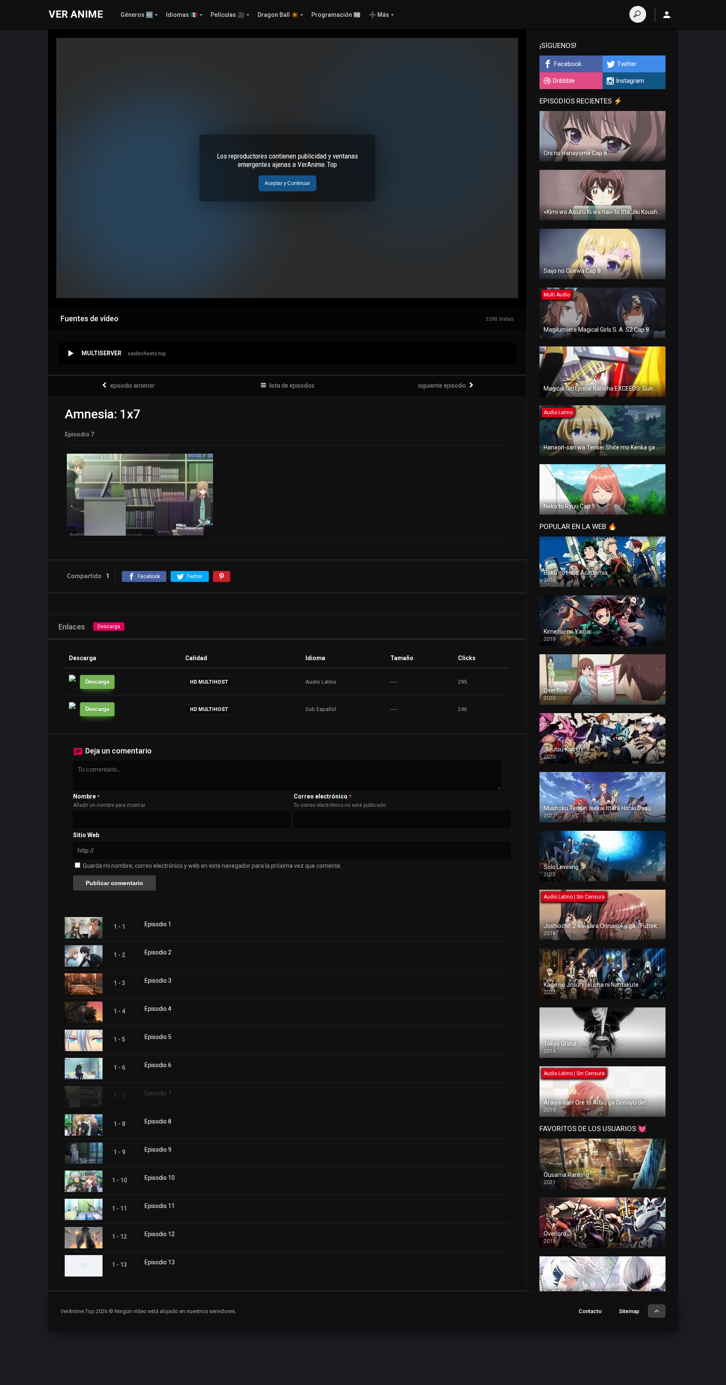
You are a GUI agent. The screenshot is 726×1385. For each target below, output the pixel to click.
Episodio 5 (158, 1036)
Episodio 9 (158, 1149)
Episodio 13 (160, 1262)
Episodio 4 (158, 1008)
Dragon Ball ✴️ (278, 14)
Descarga (108, 626)
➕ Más (379, 14)
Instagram (630, 81)
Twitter (627, 64)
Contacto (590, 1311)
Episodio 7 (158, 1093)
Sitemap (629, 1311)
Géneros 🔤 (137, 14)
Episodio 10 (160, 1177)
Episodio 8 (158, 1121)
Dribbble (564, 81)
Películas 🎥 (227, 14)
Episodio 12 (160, 1234)
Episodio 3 (158, 980)
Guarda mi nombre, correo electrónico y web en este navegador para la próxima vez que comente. (212, 865)
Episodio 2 (158, 952)
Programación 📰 (335, 14)
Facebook (567, 64)
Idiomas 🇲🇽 (181, 14)
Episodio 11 (160, 1206)
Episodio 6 (158, 1065)
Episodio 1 (158, 924)
